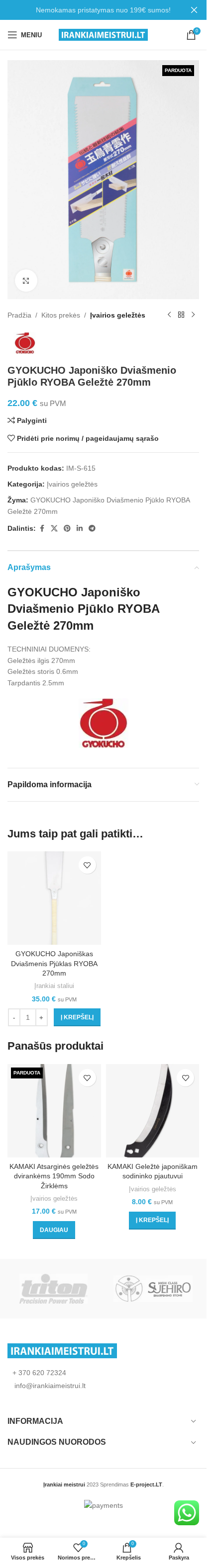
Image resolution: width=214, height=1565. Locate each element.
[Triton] (54, 1289)
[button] (77, 1017)
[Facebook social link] (42, 528)
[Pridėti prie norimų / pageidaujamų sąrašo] (87, 865)
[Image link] (62, 1350)
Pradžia (19, 315)
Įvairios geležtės (117, 315)
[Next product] (193, 315)
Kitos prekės (60, 315)
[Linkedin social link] (80, 528)
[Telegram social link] (92, 528)
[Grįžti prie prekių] (181, 315)
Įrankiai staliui (54, 985)
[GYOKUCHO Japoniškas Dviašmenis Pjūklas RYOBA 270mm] (54, 898)
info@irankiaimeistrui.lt (49, 1386)
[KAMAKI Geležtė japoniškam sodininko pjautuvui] (153, 1110)
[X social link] (54, 528)
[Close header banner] (194, 10)
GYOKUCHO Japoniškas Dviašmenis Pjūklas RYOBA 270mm (54, 963)
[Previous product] (169, 315)
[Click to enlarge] (26, 280)
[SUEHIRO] (153, 1289)
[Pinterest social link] (67, 528)
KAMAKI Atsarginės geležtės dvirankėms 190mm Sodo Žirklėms (54, 1176)
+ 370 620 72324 (39, 1373)
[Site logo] (103, 34)
